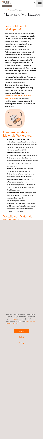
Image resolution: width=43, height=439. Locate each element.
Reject (21, 337)
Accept (21, 331)
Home (6, 10)
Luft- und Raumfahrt (24, 96)
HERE (15, 319)
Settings (21, 343)
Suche (35, 3)
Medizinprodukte (10, 98)
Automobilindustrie (11, 96)
